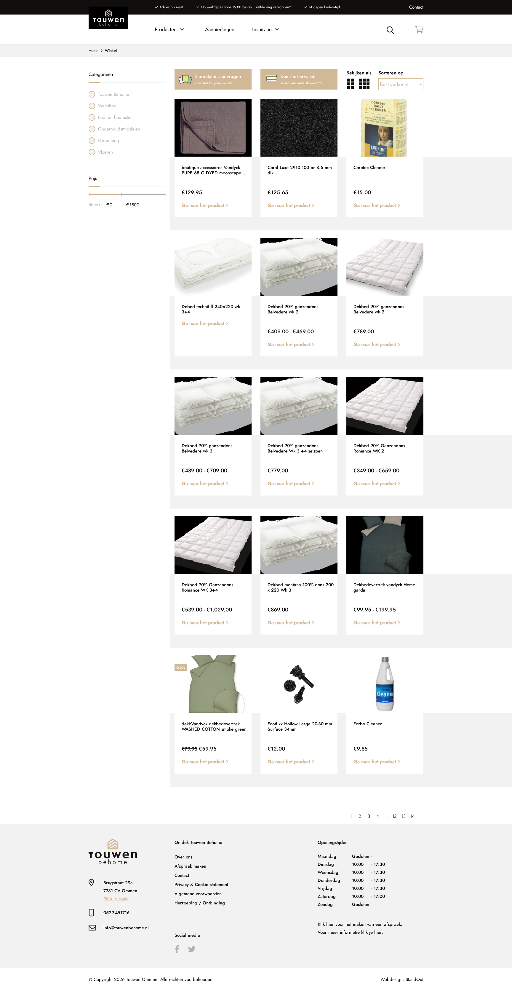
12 (395, 816)
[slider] (89, 195)
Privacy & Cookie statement (201, 884)
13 (404, 816)
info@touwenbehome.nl (126, 928)
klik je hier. (372, 932)
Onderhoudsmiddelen (119, 129)
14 (412, 816)
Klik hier (326, 924)
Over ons (183, 857)
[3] (364, 84)
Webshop (107, 106)
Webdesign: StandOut (401, 979)
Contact (416, 7)
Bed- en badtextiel (115, 117)
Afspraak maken (190, 866)
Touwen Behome (113, 94)
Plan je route (116, 899)
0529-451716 (116, 912)
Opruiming (108, 140)
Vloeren (105, 152)
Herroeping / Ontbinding (200, 903)
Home (93, 50)
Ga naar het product (203, 205)
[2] (350, 84)
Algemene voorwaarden (198, 893)
